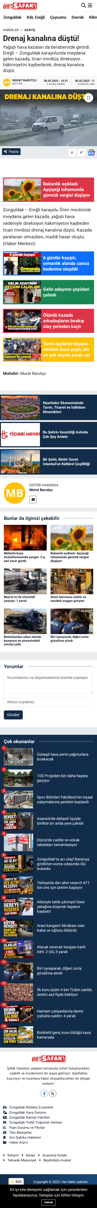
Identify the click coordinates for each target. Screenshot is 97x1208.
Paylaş (14, 152)
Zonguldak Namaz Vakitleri (29, 1117)
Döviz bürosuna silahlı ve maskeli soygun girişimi (68, 599)
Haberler (11, 30)
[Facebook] (44, 1093)
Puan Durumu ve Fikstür (27, 1128)
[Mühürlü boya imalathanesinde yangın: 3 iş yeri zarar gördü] (25, 537)
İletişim (13, 1155)
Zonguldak (12, 17)
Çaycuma (58, 17)
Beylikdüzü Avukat (57, 1160)
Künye (30, 1155)
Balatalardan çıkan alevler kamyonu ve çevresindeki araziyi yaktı (23, 640)
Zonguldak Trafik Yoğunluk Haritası (35, 1122)
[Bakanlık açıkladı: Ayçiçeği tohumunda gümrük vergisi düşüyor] (72, 537)
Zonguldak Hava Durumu (27, 1112)
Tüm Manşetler (20, 1133)
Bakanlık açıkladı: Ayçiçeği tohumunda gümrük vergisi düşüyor (70, 557)
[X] (52, 1093)
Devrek (78, 17)
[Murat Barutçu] (14, 492)
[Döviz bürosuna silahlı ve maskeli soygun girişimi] (72, 581)
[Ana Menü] (90, 5)
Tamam (48, 1202)
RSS (18, 1182)
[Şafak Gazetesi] (20, 6)
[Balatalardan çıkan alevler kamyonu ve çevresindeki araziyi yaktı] (25, 621)
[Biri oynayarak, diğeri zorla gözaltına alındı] (72, 621)
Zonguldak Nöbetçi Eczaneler (31, 1107)
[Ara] (83, 5)
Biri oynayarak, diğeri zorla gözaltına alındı (70, 638)
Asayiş (29, 30)
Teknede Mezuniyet (21, 1160)
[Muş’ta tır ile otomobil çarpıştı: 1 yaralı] (25, 581)
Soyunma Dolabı (54, 1155)
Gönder (13, 714)
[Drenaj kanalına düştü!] (48, 117)
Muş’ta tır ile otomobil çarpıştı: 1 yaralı (19, 599)
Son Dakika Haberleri (25, 1137)
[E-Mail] (33, 499)
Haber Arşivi (18, 1142)
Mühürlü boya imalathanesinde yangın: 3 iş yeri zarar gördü (24, 557)
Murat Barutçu (41, 490)
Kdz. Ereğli (36, 17)
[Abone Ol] (91, 152)
